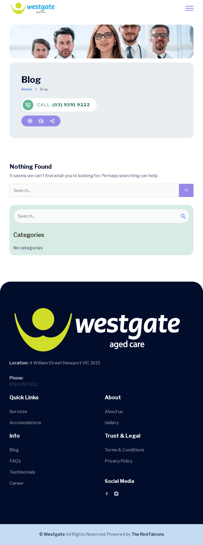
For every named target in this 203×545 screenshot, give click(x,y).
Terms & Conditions (124, 449)
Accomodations (25, 422)
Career (17, 483)
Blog (14, 449)
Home (26, 89)
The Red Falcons (147, 534)
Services (18, 411)
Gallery (112, 422)
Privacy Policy (118, 461)
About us (114, 411)
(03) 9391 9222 (71, 104)
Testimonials (22, 472)
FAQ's (15, 461)
